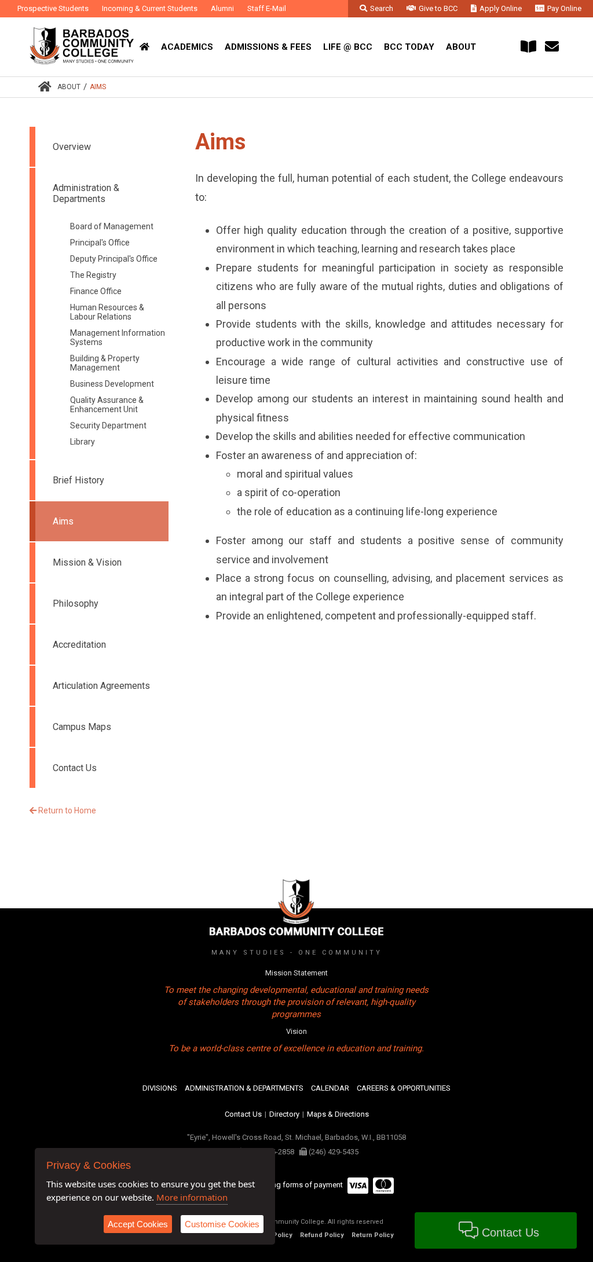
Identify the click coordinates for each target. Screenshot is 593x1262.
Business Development (112, 383)
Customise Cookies (222, 1224)
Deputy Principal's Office (114, 258)
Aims (98, 87)
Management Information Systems (117, 337)
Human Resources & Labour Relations (107, 312)
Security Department (108, 425)
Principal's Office (100, 242)
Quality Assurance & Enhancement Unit (107, 404)
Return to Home (66, 810)
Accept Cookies (138, 1224)
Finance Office (96, 291)
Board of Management (111, 226)
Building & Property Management (105, 363)
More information (192, 1197)
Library (82, 441)
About (68, 87)
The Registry (93, 275)
